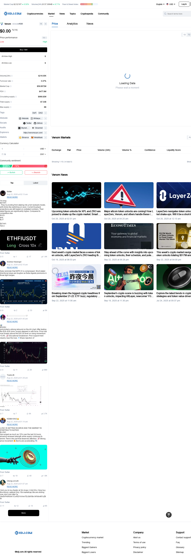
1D (184, 35)
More (23, 513)
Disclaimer (138, 552)
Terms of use (139, 542)
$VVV (2, 215)
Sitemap (180, 552)
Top (11, 183)
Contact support (183, 537)
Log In (184, 4)
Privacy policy (139, 547)
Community (103, 14)
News (62, 14)
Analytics (72, 23)
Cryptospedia (87, 14)
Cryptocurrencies (35, 14)
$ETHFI (3, 203)
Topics (73, 14)
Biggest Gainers (89, 547)
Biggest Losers (89, 552)
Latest (35, 183)
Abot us (136, 537)
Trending (86, 542)
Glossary (180, 547)
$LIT (2, 219)
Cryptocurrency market (92, 537)
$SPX (18, 271)
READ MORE (12, 197)
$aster (15, 490)
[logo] (12, 14)
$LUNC (3, 432)
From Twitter (5, 253)
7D (189, 35)
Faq (178, 542)
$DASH (3, 327)
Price (55, 23)
